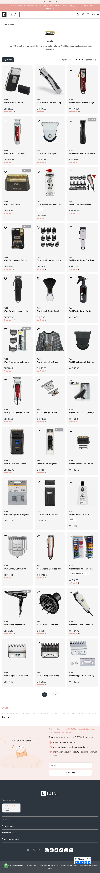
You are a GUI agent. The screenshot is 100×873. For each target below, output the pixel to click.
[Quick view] (29, 71)
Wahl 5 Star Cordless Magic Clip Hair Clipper (81, 102)
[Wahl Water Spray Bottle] (82, 289)
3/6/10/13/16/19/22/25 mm (79, 573)
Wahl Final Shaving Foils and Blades (16, 260)
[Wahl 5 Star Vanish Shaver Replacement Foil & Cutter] (82, 441)
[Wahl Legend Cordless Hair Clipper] (50, 547)
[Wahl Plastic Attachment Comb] (82, 547)
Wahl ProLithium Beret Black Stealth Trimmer (82, 153)
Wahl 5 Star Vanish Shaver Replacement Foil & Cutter (81, 464)
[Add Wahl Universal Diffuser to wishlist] (38, 591)
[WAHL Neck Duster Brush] (50, 289)
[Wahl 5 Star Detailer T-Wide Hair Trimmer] (17, 391)
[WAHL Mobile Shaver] (17, 80)
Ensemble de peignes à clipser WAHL (47, 464)
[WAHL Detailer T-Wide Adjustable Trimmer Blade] (50, 391)
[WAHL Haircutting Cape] (50, 340)
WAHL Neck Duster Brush (48, 311)
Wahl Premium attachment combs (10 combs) (49, 260)
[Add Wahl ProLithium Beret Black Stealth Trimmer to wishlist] (71, 120)
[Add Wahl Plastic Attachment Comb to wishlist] (71, 535)
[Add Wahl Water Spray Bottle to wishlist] (71, 277)
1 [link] (44, 694)
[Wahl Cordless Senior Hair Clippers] (17, 289)
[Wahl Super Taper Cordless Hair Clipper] (82, 238)
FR (50, 2)
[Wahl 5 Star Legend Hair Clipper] (82, 182)
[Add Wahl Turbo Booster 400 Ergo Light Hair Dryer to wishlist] (5, 591)
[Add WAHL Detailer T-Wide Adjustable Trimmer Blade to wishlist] (38, 379)
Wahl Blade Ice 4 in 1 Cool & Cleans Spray (49, 204)
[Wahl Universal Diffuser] (50, 603)
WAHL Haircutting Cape (47, 362)
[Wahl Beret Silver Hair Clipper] (50, 80)
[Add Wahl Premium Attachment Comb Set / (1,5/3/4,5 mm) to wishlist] (5, 328)
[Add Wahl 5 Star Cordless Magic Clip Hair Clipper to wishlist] (71, 69)
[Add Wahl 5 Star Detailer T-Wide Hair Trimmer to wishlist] (5, 379)
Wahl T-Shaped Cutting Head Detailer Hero (17, 514)
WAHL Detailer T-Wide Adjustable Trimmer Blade (48, 413)
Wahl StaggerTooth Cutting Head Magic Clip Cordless (81, 675)
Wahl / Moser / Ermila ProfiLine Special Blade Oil (81, 514)
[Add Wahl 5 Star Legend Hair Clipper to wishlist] (71, 170)
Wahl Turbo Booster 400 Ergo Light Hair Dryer (15, 625)
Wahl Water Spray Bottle (80, 311)
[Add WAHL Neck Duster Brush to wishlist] (38, 277)
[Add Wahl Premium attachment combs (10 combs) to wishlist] (38, 226)
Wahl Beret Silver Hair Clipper (50, 102)
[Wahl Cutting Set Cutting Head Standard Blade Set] (17, 547)
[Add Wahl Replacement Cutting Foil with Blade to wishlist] (71, 379)
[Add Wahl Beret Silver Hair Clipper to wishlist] (38, 69)
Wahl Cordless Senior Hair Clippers (15, 311)
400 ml (40, 209)
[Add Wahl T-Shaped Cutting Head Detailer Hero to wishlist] (5, 481)
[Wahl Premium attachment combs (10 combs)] (50, 238)
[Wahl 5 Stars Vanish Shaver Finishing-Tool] (17, 441)
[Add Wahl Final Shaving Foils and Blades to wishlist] (5, 226)
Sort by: (79, 59)
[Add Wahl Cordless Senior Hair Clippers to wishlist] (5, 277)
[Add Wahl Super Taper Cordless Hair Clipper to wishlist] (71, 226)
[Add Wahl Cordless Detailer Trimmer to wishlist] (5, 120)
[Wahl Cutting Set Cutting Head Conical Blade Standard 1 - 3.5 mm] (50, 653)
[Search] (78, 14)
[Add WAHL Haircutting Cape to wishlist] (38, 328)
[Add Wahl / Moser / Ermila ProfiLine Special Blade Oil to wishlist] (71, 481)
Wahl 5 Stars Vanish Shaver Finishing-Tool (16, 464)
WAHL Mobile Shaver (13, 102)
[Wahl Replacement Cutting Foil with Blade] (82, 391)
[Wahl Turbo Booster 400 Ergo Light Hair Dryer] (17, 603)
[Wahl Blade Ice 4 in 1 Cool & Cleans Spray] (50, 182)
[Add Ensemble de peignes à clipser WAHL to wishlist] (38, 430)
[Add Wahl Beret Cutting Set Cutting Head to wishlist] (38, 120)
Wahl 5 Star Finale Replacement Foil (12, 204)
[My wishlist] (87, 14)
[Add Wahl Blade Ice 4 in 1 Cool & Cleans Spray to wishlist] (38, 170)
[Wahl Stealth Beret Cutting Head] (82, 340)
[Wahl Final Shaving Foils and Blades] (17, 238)
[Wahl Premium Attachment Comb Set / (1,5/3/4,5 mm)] (17, 340)
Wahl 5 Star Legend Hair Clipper (80, 204)
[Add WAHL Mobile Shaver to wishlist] (5, 69)
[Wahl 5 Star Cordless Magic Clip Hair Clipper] (82, 80)
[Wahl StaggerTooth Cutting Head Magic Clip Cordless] (82, 653)
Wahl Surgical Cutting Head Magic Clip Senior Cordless (16, 675)
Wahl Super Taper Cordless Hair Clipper (81, 260)
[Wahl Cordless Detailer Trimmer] (17, 131)
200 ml (72, 519)
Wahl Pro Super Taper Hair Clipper (81, 625)
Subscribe (70, 772)
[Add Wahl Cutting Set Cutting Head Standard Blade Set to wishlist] (5, 535)
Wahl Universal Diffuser (47, 625)
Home (4, 24)
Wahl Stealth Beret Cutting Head (81, 362)
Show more (50, 49)
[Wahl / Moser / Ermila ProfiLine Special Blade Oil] (82, 492)
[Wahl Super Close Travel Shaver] (50, 492)
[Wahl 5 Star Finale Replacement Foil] (17, 182)
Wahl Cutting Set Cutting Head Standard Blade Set (15, 569)
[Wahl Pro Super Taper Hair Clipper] (82, 603)
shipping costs (49, 865)
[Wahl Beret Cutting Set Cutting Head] (50, 131)
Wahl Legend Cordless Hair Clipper (49, 569)
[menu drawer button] (98, 14)
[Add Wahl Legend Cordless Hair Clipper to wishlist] (38, 535)
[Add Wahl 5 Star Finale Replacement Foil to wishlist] (5, 170)
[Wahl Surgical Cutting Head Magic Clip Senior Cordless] (17, 653)
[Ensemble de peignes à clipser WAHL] (50, 441)
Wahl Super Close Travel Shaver (48, 514)
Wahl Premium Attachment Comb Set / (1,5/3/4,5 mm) (16, 362)
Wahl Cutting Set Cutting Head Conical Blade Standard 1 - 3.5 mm (50, 675)
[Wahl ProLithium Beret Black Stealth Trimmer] (82, 131)
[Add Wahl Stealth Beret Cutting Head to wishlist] (71, 328)
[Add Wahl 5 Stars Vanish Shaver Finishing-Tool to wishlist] (5, 430)
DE (44, 2)
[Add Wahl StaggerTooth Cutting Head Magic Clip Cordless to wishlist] (71, 642)
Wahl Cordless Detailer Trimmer (14, 153)
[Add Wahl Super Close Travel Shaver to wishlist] (38, 481)
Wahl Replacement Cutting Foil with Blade (81, 413)
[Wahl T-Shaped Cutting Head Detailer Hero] (17, 492)
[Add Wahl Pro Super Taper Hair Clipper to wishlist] (71, 591)
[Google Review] (11, 808)
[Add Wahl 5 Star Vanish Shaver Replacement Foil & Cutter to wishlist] (71, 430)
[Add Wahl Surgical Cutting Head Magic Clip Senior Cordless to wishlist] (5, 642)
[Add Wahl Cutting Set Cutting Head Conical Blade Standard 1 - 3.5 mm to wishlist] (38, 642)
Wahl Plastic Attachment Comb (80, 569)
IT (56, 2)
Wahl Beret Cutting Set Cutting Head (47, 153)
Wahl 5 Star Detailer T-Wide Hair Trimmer (16, 413)
